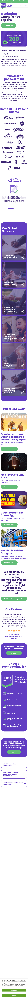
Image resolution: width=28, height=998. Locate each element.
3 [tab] (17, 208)
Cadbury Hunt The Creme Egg (12, 514)
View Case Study (9, 449)
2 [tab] (11, 208)
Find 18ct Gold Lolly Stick (12, 476)
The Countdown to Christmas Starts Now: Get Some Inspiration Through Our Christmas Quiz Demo (14, 1)
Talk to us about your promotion (14, 599)
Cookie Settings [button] (14, 993)
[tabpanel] (14, 194)
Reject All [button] (14, 995)
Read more (14, 752)
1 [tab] (4, 208)
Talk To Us (7, 25)
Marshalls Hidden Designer (12, 552)
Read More (19, 987)
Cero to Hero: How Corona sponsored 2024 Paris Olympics (13, 436)
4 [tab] (24, 208)
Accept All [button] (14, 990)
